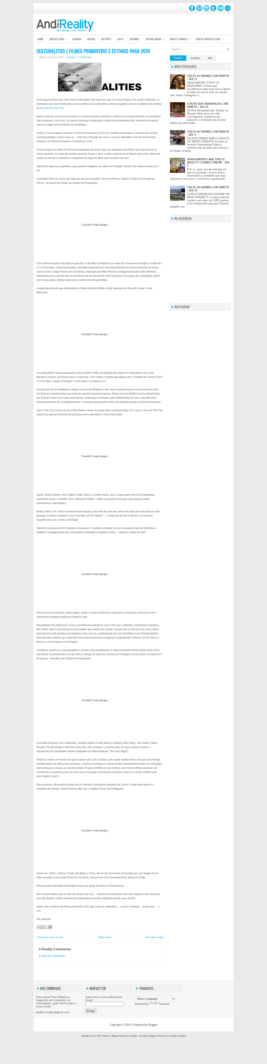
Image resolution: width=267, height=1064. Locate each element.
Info (210, 58)
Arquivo (195, 58)
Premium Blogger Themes (152, 1036)
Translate (163, 1004)
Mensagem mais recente (50, 937)
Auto (120, 39)
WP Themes (104, 1036)
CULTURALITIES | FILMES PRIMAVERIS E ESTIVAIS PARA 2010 (93, 50)
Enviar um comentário (52, 955)
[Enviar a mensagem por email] (38, 927)
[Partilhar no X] (46, 927)
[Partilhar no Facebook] (50, 927)
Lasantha (132, 1036)
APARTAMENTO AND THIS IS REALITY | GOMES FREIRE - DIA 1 (208, 162)
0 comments (85, 57)
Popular (178, 58)
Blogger (152, 1024)
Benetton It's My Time (52, 108)
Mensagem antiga (155, 937)
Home (40, 39)
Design (91, 39)
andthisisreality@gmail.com (52, 1012)
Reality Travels (180, 39)
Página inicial (104, 937)
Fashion (76, 39)
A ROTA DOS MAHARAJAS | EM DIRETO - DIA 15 (207, 105)
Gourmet (135, 39)
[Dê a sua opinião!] (42, 927)
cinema (71, 57)
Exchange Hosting (176, 1036)
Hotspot (106, 39)
